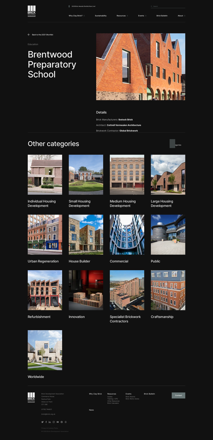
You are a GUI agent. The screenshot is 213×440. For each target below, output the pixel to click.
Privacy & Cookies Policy (49, 428)
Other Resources (113, 401)
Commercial (119, 261)
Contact (178, 395)
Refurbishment (39, 317)
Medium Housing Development (123, 203)
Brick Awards (130, 397)
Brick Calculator (113, 403)
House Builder (79, 261)
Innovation (77, 317)
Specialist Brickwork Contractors (125, 319)
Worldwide (36, 377)
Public (155, 261)
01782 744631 (46, 409)
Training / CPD (112, 399)
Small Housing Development (79, 203)
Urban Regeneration (43, 261)
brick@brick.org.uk (48, 414)
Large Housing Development (162, 203)
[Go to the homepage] (31, 397)
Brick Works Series (132, 399)
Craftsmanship (162, 317)
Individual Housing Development (42, 203)
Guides (109, 397)
